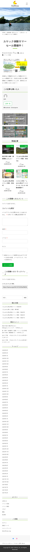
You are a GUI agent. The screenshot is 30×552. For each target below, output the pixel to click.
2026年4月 (5, 350)
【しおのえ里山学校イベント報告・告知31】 (13, 317)
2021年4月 (5, 490)
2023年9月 (5, 429)
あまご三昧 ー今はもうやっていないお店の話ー (14, 335)
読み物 (4, 514)
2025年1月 (5, 386)
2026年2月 (5, 353)
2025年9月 (5, 366)
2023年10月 (5, 427)
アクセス (16, 543)
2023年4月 (5, 440)
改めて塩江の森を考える (8, 326)
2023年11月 (5, 424)
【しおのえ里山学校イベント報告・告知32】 (13, 315)
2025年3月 (5, 380)
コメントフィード (6, 528)
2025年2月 (5, 383)
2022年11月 (5, 451)
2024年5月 (5, 408)
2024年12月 (5, 388)
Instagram (15, 107)
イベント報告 (5, 506)
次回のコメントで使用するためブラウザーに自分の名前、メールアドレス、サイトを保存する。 (15, 257)
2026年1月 (5, 355)
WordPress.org (6, 531)
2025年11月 (5, 361)
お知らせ (21, 53)
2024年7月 (5, 402)
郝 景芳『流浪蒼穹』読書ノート (10, 330)
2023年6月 (5, 438)
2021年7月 (5, 487)
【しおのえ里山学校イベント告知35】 (12, 306)
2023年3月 (5, 443)
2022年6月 (5, 465)
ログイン (4, 522)
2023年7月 (5, 435)
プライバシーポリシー (7, 543)
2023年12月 (5, 421)
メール (5, 238)
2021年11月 (5, 479)
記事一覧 (7, 103)
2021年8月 (5, 484)
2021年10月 (5, 482)
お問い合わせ (22, 543)
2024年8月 (5, 399)
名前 (4, 229)
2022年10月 (5, 454)
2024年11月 (5, 391)
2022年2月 (5, 473)
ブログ (4, 509)
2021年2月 (5, 492)
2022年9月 (5, 457)
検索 (25, 297)
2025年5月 (5, 377)
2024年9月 (5, 397)
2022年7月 (5, 462)
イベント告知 (7, 55)
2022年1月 (5, 476)
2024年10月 (5, 394)
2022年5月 (5, 468)
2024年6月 (5, 405)
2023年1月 (5, 446)
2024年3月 (5, 413)
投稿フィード (5, 525)
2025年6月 (5, 375)
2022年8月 (5, 460)
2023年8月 (5, 432)
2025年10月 (5, 364)
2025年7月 (5, 372)
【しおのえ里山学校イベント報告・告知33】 (13, 312)
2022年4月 (5, 471)
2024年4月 (5, 410)
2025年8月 (5, 369)
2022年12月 (5, 449)
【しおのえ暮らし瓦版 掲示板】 (10, 309)
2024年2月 (5, 416)
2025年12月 (5, 358)
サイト (4, 246)
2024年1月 (5, 418)
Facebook (7, 107)
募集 (3, 512)
